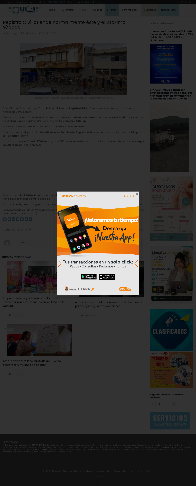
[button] (137, 194)
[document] (98, 243)
